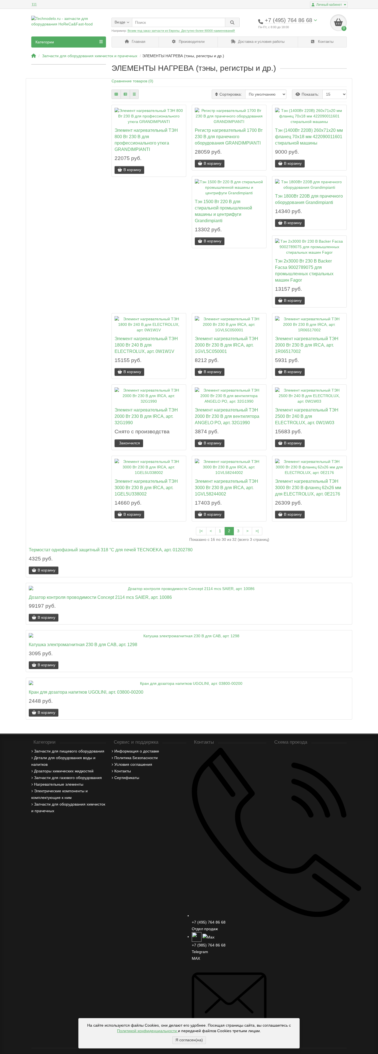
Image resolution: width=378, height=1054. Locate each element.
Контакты (325, 42)
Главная (138, 42)
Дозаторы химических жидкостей (64, 771)
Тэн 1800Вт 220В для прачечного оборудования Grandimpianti (309, 199)
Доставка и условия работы (260, 42)
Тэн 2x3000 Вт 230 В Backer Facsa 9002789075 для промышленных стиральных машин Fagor (304, 270)
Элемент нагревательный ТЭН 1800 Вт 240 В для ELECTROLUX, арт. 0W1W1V (146, 345)
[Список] (125, 94)
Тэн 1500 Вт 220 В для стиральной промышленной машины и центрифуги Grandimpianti (223, 211)
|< (201, 531)
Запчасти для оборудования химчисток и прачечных (89, 56)
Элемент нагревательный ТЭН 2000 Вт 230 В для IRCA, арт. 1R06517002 (306, 345)
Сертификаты (126, 777)
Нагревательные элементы (58, 784)
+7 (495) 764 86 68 (209, 922)
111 (34, 4)
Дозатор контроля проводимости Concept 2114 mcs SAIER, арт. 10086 (100, 597)
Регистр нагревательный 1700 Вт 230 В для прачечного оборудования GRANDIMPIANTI (229, 136)
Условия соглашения (133, 764)
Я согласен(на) (189, 1040)
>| (257, 531)
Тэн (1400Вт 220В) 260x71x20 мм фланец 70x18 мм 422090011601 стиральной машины (309, 136)
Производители (191, 42)
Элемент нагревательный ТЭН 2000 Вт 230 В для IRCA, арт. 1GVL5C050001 (226, 345)
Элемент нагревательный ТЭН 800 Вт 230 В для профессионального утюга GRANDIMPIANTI (146, 140)
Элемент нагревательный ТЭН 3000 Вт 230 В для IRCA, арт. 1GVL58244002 (226, 487)
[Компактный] (134, 94)
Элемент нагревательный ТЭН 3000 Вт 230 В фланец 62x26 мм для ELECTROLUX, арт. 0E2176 (308, 487)
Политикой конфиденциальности (147, 1031)
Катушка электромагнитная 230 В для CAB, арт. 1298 (83, 644)
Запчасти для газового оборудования (68, 777)
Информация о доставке (136, 751)
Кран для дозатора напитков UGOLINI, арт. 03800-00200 (86, 691)
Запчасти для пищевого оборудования (69, 751)
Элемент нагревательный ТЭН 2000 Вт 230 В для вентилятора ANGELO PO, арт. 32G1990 (227, 416)
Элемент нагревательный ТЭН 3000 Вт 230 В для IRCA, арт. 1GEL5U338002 (146, 487)
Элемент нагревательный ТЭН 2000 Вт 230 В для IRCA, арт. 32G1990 (146, 416)
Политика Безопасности (136, 758)
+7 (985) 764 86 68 (209, 945)
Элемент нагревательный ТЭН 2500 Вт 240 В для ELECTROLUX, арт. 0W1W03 (306, 416)
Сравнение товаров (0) (132, 81)
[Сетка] (116, 94)
